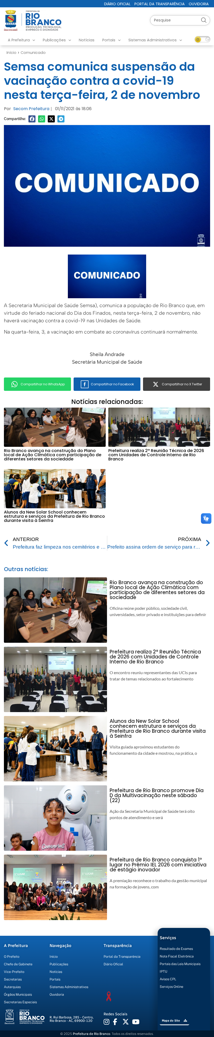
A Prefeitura (19, 40)
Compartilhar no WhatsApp (43, 384)
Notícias (86, 40)
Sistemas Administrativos (152, 40)
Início (11, 52)
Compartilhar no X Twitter (182, 384)
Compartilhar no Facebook (112, 384)
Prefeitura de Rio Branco (91, 1034)
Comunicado (33, 52)
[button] (31, 118)
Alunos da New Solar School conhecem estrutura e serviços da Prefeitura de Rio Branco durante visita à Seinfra (54, 516)
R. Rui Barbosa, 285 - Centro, (71, 1019)
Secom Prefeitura (31, 109)
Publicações (54, 40)
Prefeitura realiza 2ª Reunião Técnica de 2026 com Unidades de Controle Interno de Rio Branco (156, 455)
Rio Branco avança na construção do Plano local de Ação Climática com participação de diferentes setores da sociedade (52, 455)
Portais (108, 40)
